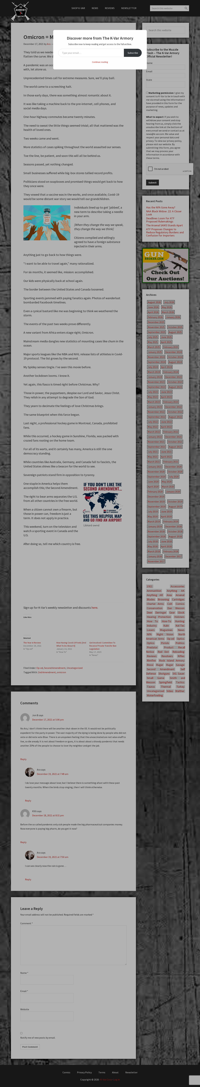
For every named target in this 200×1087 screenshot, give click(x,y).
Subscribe (133, 52)
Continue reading (100, 62)
